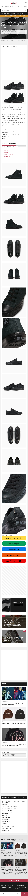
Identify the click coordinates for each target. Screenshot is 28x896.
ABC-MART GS (6, 817)
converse (6, 150)
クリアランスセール (20, 801)
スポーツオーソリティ (8, 828)
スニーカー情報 (12, 30)
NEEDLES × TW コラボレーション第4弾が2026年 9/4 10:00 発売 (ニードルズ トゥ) (13, 704)
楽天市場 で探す (14, 549)
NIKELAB (5, 802)
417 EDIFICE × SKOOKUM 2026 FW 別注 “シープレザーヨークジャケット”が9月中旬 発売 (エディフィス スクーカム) (21, 872)
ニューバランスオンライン (9, 812)
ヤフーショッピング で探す (14, 555)
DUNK (15, 13)
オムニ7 (4, 825)
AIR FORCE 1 (20, 13)
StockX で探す (14, 544)
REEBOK (26, 6)
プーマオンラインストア (8, 810)
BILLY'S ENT (5, 819)
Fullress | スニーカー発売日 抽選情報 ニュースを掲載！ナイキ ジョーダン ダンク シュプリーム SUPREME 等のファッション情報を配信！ (14, 887)
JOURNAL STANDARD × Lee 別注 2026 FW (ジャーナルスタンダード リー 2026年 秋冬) (14, 724)
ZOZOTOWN (5, 813)
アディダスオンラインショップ (10, 806)
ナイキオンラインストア (8, 801)
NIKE (2, 6)
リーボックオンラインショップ (10, 808)
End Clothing (5, 830)
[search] (25, 10)
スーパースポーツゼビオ (8, 826)
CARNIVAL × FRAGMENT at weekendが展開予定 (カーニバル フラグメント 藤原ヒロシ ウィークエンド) (14, 745)
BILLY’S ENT (7, 156)
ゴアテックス (6, 33)
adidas (21, 6)
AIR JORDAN (11, 13)
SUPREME (7, 6)
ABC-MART (5, 815)
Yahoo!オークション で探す (14, 538)
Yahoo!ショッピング (8, 154)
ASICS (17, 6)
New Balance (12, 6)
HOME (3, 40)
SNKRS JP (4, 804)
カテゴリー (5, 752)
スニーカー (12, 33)
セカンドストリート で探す (14, 561)
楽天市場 (6, 152)
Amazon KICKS (6, 821)
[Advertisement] (14, 63)
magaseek (4, 823)
